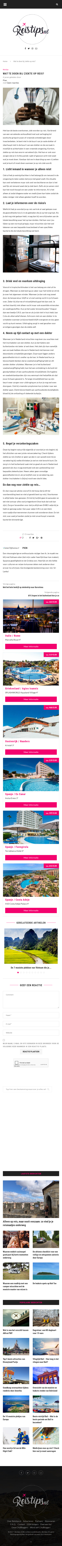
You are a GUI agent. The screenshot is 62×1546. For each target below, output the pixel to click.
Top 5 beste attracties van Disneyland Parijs (14, 1360)
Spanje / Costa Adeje (17, 899)
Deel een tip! (46, 1524)
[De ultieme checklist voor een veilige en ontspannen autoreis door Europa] (46, 1239)
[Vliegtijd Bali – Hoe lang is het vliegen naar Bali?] (46, 1346)
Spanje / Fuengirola (16, 846)
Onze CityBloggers (20, 1527)
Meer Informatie (31, 646)
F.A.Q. (13, 1524)
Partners (39, 1521)
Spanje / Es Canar (15, 794)
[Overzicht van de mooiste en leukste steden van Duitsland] (46, 1375)
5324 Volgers (32, 1524)
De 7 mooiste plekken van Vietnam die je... (31, 967)
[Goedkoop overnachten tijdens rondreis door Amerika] (16, 1375)
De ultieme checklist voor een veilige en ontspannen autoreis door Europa (46, 1254)
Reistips (6, 69)
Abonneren (50, 1521)
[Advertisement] (31, 1131)
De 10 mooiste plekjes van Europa (14, 1418)
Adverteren (28, 1521)
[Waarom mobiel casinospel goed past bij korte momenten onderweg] (16, 1239)
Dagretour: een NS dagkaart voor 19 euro (44, 1332)
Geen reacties (13, 82)
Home (5, 61)
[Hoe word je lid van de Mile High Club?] (16, 1435)
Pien (5, 80)
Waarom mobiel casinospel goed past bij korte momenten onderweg (15, 1254)
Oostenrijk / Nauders (17, 741)
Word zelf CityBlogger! (40, 1527)
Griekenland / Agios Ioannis (21, 688)
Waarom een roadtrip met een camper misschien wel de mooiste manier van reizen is (15, 1286)
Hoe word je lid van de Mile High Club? (14, 1449)
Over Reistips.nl (14, 1521)
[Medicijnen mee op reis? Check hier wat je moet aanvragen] (46, 1435)
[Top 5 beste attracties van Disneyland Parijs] (16, 1346)
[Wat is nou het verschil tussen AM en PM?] (16, 1317)
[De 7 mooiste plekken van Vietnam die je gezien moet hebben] (31, 946)
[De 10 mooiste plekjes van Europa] (16, 1404)
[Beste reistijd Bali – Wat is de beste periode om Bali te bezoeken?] (46, 1404)
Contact (21, 1524)
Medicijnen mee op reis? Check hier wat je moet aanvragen (46, 1449)
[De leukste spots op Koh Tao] (46, 1271)
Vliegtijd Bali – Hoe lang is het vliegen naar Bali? (46, 1360)
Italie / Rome (12, 635)
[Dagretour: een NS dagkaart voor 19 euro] (46, 1317)
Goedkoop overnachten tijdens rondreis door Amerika (16, 1389)
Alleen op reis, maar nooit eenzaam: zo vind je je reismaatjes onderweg (28, 1223)
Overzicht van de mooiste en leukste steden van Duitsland (45, 1389)
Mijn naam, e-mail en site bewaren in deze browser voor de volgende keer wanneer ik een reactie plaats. (31, 1045)
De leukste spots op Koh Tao (45, 1283)
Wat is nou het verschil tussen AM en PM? (15, 1332)
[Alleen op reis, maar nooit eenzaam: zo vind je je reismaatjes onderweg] (31, 1199)
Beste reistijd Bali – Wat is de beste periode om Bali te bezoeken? (45, 1419)
